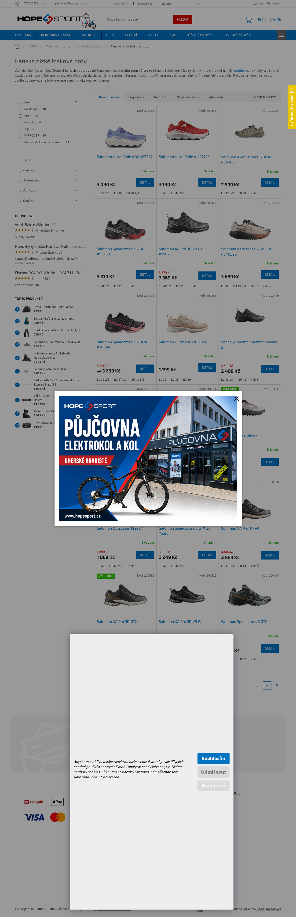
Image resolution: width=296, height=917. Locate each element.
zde (116, 777)
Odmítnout (213, 772)
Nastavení (213, 785)
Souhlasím (213, 758)
